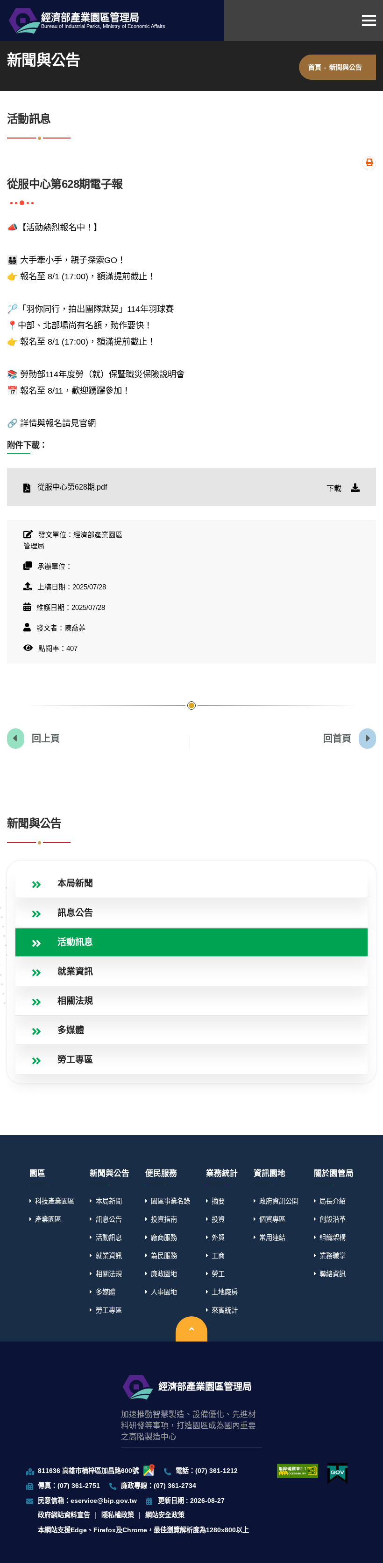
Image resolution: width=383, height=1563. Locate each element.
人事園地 (164, 1292)
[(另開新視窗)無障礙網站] (297, 1470)
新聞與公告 (345, 67)
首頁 (314, 67)
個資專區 (272, 1219)
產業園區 (48, 1219)
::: (8, 804)
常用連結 (272, 1237)
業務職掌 (332, 1255)
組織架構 (332, 1237)
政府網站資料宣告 (64, 1515)
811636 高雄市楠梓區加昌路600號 (88, 1470)
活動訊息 (109, 1237)
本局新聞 (109, 1201)
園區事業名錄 (170, 1201)
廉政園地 (164, 1274)
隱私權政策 (117, 1515)
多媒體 (105, 1292)
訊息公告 (109, 1219)
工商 (218, 1255)
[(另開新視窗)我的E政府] (337, 1474)
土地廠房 (225, 1292)
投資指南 (164, 1219)
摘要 (218, 1201)
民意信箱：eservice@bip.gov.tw (87, 1500)
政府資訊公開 (278, 1201)
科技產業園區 (54, 1201)
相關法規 (109, 1274)
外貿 (218, 1237)
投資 (218, 1219)
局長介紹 (332, 1201)
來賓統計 (225, 1310)
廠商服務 (164, 1237)
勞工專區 (109, 1310)
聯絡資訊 (332, 1274)
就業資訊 (109, 1255)
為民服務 (164, 1255)
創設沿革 (332, 1219)
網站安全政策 (164, 1515)
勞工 (218, 1274)
